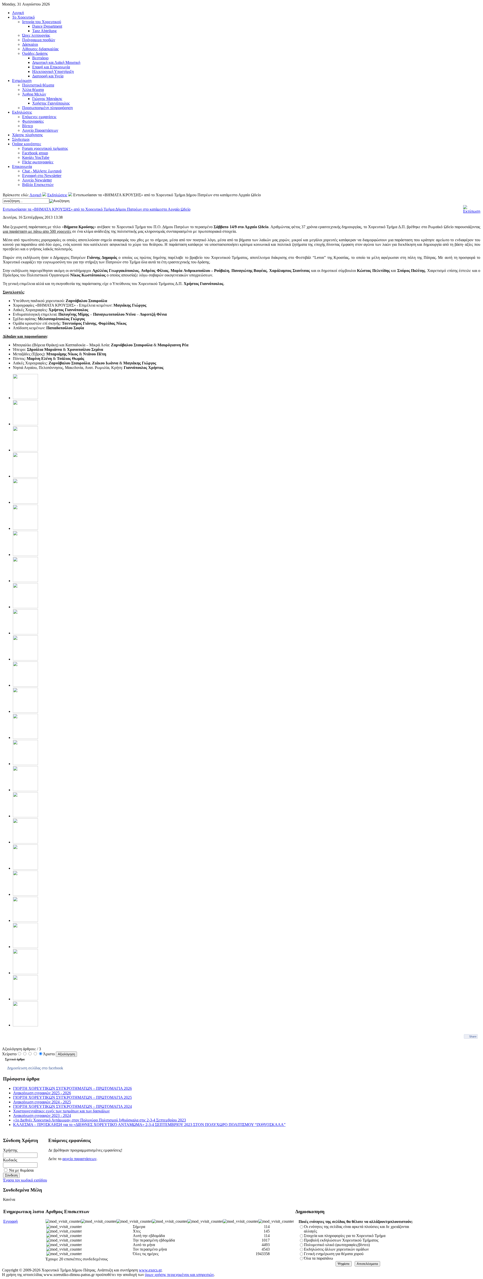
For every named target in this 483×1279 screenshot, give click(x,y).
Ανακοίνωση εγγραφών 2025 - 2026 (42, 1093)
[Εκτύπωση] (471, 211)
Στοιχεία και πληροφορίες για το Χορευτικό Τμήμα (344, 1236)
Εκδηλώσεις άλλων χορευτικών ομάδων (336, 1249)
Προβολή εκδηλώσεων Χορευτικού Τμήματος (341, 1240)
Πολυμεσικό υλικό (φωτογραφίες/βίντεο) (337, 1245)
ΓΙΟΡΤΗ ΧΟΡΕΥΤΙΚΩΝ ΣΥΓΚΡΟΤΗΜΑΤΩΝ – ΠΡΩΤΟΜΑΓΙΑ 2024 (72, 1106)
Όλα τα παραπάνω (318, 1258)
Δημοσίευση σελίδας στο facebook (35, 1068)
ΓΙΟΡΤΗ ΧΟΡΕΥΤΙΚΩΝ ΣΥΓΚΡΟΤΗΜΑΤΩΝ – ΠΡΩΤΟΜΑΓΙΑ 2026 (72, 1088)
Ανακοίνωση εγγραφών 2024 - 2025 (42, 1102)
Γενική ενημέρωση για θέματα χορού (334, 1254)
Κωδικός (10, 1160)
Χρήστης (10, 1150)
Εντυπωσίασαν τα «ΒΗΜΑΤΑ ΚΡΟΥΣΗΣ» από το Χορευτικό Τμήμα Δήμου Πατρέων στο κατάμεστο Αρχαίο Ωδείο (96, 209)
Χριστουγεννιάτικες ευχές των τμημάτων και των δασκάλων (61, 1111)
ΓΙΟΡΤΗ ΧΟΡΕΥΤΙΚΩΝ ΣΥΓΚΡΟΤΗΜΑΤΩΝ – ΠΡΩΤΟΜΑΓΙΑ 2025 (72, 1097)
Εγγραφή (10, 1221)
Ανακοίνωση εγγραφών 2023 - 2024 (42, 1115)
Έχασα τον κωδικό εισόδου (25, 1180)
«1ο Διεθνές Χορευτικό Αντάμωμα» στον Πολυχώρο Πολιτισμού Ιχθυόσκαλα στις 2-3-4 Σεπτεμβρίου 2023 (99, 1120)
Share (472, 1036)
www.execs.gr (150, 1270)
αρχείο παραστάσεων (79, 1159)
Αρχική (35, 195)
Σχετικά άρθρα (15, 1059)
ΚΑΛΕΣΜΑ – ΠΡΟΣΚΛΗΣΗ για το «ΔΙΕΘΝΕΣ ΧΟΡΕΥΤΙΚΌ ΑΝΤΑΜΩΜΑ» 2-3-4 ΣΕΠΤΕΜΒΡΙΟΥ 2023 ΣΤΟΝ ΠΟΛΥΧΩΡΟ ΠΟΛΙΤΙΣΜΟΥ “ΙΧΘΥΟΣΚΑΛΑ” (149, 1124)
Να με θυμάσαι (21, 1170)
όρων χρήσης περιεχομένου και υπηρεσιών (179, 1274)
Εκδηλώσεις (57, 195)
